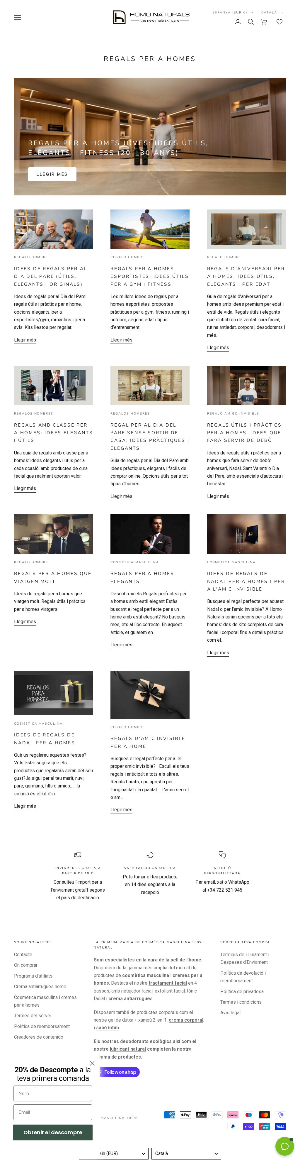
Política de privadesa (242, 991)
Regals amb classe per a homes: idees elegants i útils (53, 433)
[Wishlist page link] (279, 22)
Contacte (23, 954)
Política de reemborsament (42, 1026)
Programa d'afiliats (33, 976)
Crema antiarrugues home (40, 986)
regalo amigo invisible (233, 413)
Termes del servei (32, 1015)
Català (269, 12)
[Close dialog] (92, 1063)
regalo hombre (31, 257)
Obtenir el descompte (52, 1132)
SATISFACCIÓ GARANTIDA (150, 868)
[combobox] (114, 1153)
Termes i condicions (241, 1002)
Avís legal (230, 1012)
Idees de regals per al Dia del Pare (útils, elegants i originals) (50, 276)
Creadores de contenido (38, 1037)
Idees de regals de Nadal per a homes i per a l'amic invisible (246, 581)
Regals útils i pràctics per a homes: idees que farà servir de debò (244, 433)
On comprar (26, 965)
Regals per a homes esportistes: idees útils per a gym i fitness (149, 276)
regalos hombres (33, 413)
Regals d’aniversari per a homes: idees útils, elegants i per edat (246, 276)
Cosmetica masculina (231, 562)
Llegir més (52, 174)
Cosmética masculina (134, 562)
